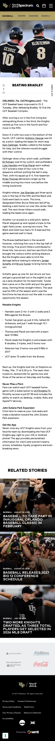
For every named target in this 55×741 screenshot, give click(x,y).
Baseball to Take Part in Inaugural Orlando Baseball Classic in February (27, 521)
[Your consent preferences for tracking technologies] (5, 736)
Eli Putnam (8, 161)
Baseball (7, 512)
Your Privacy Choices (11, 713)
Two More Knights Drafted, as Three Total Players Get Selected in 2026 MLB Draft (27, 627)
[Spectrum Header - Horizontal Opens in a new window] (26, 5)
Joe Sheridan (27, 192)
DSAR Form (29, 707)
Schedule (46, 16)
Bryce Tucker (23, 263)
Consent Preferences (27, 701)
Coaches (33, 16)
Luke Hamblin (10, 165)
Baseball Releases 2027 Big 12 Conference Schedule (26, 576)
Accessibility (8, 718)
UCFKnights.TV (42, 390)
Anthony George (34, 138)
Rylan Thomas (10, 178)
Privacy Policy (8, 701)
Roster (21, 16)
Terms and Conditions (11, 707)
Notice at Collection (32, 713)
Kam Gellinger (10, 144)
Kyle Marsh (29, 165)
